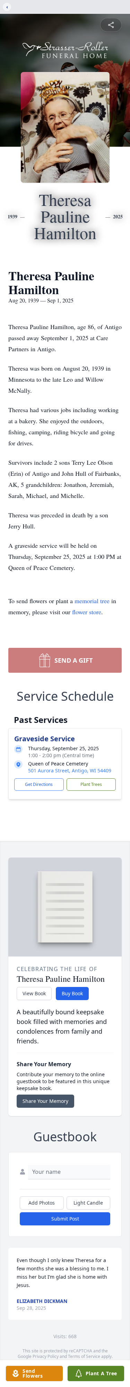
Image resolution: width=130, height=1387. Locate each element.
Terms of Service (84, 1356)
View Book (34, 993)
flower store (86, 612)
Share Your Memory (45, 1101)
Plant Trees (91, 784)
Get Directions (39, 784)
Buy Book (72, 993)
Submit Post (65, 1218)
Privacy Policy (46, 1356)
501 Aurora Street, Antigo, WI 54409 (69, 770)
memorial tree (92, 601)
